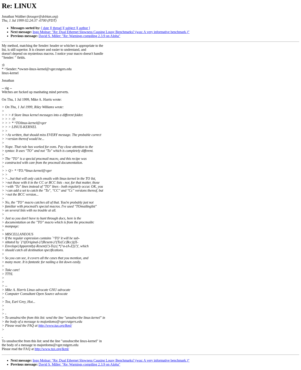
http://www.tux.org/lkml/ (55, 325)
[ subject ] (70, 28)
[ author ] (83, 28)
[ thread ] (57, 28)
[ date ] (46, 28)
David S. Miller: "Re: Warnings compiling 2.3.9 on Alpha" (79, 36)
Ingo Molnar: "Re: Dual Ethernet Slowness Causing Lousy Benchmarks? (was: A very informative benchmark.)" (111, 32)
